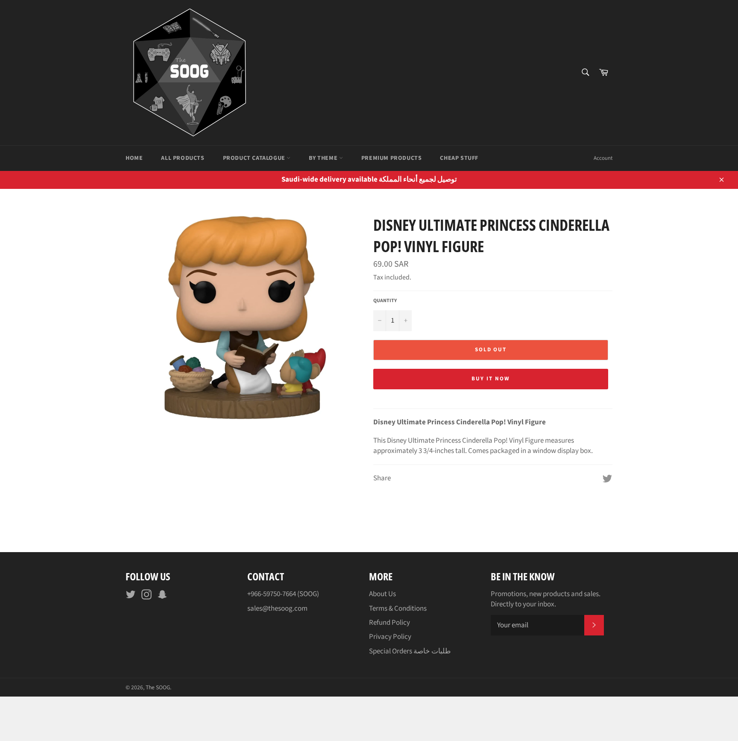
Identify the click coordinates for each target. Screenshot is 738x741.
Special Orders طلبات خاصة (410, 651)
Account (603, 158)
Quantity (385, 300)
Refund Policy (389, 623)
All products (182, 158)
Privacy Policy (390, 637)
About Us (382, 594)
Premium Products (391, 158)
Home (134, 158)
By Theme (324, 158)
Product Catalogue (255, 158)
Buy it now (491, 378)
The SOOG (158, 687)
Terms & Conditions (398, 608)
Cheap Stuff (459, 158)
